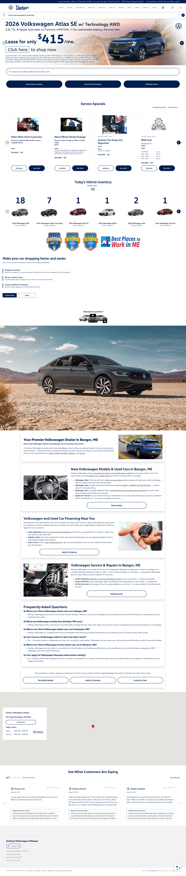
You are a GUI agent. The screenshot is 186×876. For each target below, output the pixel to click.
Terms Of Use (37, 870)
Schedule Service (173, 107)
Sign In (27, 295)
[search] (180, 8)
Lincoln (82, 453)
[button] (93, 727)
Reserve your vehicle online (99, 476)
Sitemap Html (51, 870)
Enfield (57, 453)
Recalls (70, 870)
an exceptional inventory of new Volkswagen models (112, 473)
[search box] (93, 70)
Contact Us (14, 846)
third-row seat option (114, 480)
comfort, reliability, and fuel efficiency (136, 485)
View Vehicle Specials (45, 680)
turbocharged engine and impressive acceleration (128, 490)
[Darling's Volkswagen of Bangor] (24, 7)
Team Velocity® (153, 870)
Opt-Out (65, 870)
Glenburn (72, 453)
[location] (122, 1)
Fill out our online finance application (57, 532)
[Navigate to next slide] (184, 43)
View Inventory (116, 505)
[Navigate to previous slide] (1, 43)
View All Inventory (92, 185)
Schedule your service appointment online (105, 579)
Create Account (9, 295)
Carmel (50, 453)
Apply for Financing (69, 552)
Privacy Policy (29, 870)
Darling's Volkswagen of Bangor (15, 870)
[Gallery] (93, 43)
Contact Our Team (140, 680)
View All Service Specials (160, 107)
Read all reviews (175, 777)
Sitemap (44, 870)
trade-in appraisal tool (53, 542)
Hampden (64, 453)
